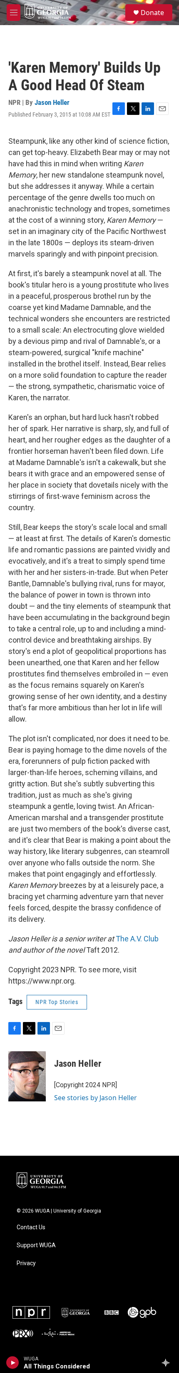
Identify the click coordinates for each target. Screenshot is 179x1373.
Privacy (26, 1263)
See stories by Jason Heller (95, 1097)
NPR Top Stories (56, 1002)
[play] (12, 1362)
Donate (152, 12)
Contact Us (31, 1227)
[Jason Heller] (27, 1076)
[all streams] (168, 1362)
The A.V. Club (137, 938)
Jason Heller (52, 102)
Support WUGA (36, 1245)
